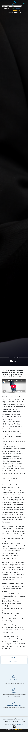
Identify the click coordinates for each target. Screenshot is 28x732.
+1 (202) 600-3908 (17, 729)
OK (14, 726)
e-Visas (14, 692)
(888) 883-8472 (14, 660)
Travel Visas (14, 679)
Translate (17, 8)
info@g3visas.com (14, 661)
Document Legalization (14, 705)
